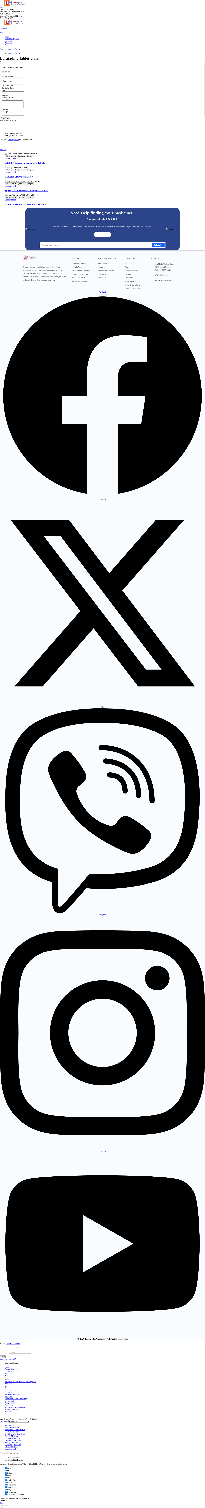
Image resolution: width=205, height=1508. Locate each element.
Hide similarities (13, 1458)
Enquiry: (5, 99)
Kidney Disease (104, 278)
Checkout (8, 1390)
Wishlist (8, 1412)
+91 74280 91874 (161, 275)
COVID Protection (12, 1432)
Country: (5, 95)
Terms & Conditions (132, 285)
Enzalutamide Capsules (81, 271)
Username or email (8, 1348)
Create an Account (13, 1344)
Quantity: (5, 90)
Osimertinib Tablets (79, 264)
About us (8, 1373)
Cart (6, 1388)
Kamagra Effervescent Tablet (19, 177)
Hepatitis (101, 267)
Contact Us (129, 278)
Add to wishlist (11, 156)
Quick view (21, 156)
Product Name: (7, 86)
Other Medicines (11, 1447)
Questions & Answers (133, 288)
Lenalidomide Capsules (81, 274)
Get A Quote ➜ (102, 235)
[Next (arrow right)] (3, 1507)
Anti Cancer (102, 264)
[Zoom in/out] (1, 1505)
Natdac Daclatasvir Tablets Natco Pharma (25, 204)
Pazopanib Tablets (79, 278)
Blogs (127, 267)
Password (4, 1352)
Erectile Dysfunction (106, 271)
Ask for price (35, 59)
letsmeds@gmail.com (163, 280)
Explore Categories (12, 1369)
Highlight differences (15, 1460)
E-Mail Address (8, 76)
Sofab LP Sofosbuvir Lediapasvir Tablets (25, 163)
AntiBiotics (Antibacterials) (15, 1430)
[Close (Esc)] (8, 1505)
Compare (30, 156)
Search (34, 1419)
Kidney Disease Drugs (13, 1442)
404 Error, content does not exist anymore (20, 1382)
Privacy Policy (130, 281)
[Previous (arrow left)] (1, 1507)
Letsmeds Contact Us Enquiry (16, 1399)
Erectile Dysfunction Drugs (15, 1434)
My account (9, 1401)
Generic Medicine (11, 1436)
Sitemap (128, 274)
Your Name (6, 72)
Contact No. (7, 81)
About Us (128, 264)
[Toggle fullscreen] (3, 1505)
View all (3, 150)
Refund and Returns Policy (15, 1407)
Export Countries (131, 271)
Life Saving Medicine (13, 1445)
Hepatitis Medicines (12, 1438)
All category (9, 1425)
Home (7, 1367)
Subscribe (158, 245)
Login (3, 1357)
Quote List (9, 1405)
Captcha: (5, 110)
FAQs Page (9, 1397)
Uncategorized (13, 140)
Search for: (4, 1419)
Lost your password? (8, 1359)
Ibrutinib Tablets (78, 267)
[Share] (6, 1505)
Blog (6, 1375)
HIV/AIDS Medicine (13, 1440)
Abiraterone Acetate (79, 281)
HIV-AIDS (102, 274)
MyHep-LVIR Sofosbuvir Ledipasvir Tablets (26, 190)
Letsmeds (3, 29)
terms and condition (12, 1409)
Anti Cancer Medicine (13, 1428)
